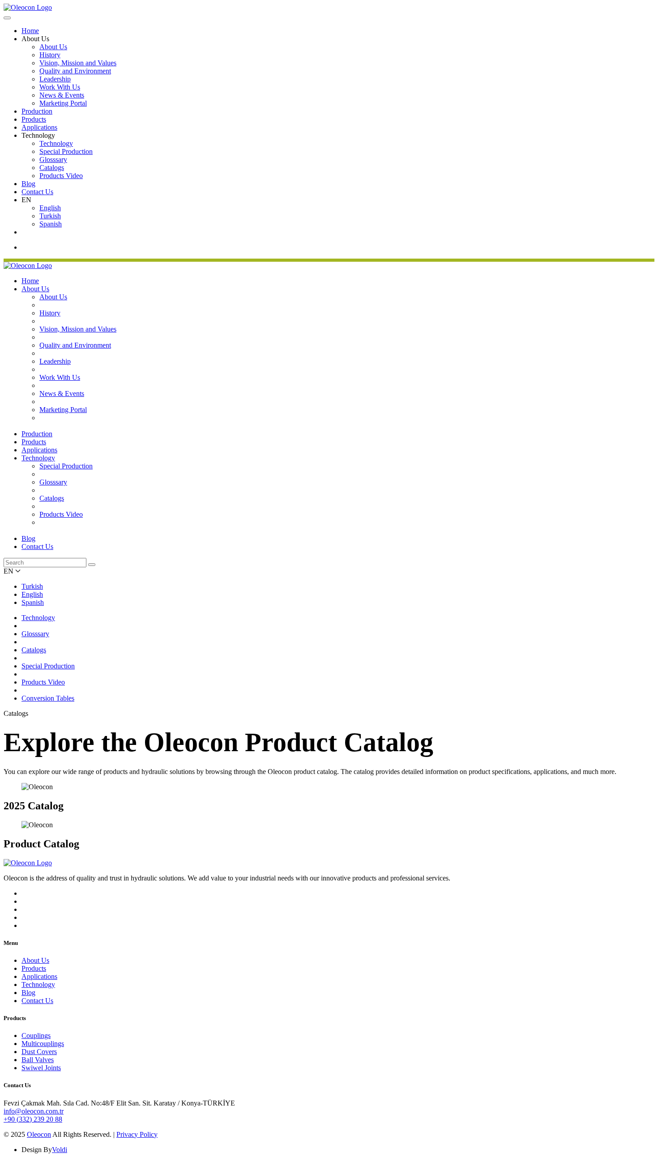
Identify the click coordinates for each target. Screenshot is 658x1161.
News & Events (61, 95)
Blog (28, 183)
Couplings (36, 1035)
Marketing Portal (63, 103)
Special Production (66, 151)
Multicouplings (42, 1043)
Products (33, 119)
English (50, 208)
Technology (56, 143)
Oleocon (39, 1134)
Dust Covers (39, 1051)
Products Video (61, 175)
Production (36, 111)
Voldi (59, 1149)
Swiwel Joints (41, 1068)
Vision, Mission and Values (77, 63)
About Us (53, 47)
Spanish (50, 224)
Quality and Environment (75, 71)
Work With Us (59, 87)
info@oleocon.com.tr (34, 1111)
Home (30, 30)
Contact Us (37, 192)
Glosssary (53, 159)
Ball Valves (37, 1059)
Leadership (55, 79)
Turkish (50, 216)
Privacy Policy (137, 1134)
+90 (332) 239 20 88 (33, 1119)
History (49, 55)
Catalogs (51, 167)
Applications (39, 127)
